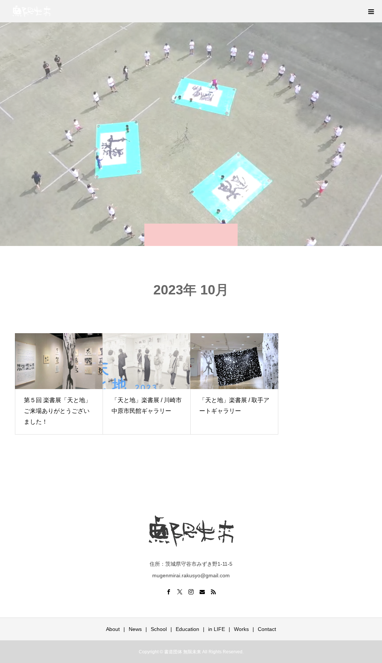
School (159, 629)
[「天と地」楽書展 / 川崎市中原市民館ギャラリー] (147, 361)
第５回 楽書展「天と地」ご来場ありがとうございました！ (57, 411)
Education (187, 629)
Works (241, 629)
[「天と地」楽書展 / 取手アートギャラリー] (234, 361)
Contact (267, 629)
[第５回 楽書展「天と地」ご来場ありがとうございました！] (59, 361)
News (135, 629)
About (113, 629)
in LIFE (216, 629)
